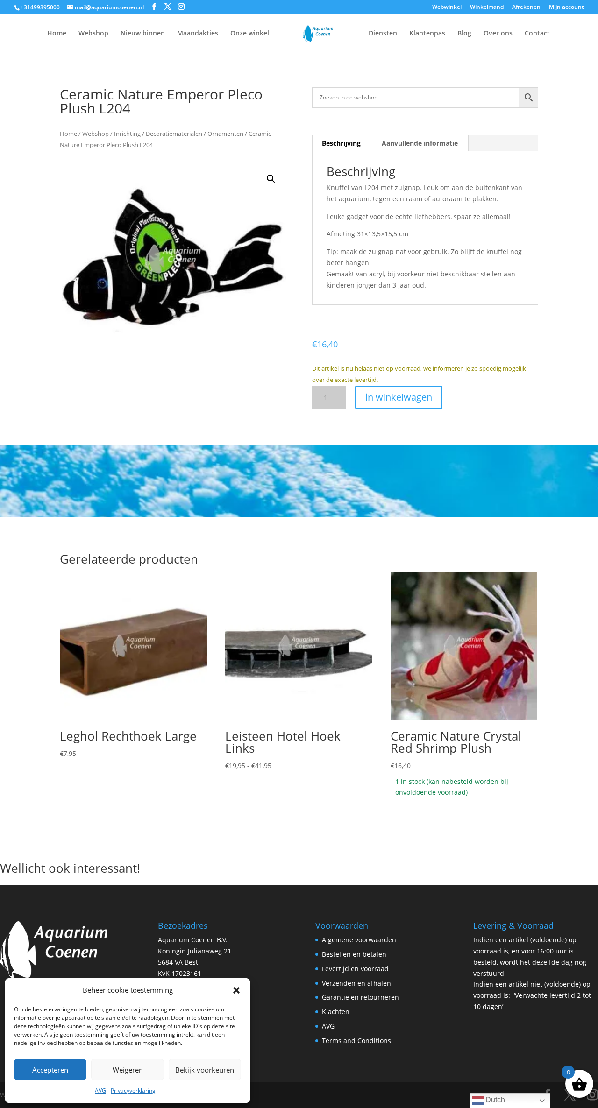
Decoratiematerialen (174, 133)
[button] (236, 990)
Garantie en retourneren (360, 997)
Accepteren (50, 1069)
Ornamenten (225, 133)
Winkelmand (487, 7)
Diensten (383, 33)
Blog (464, 33)
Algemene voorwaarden (359, 939)
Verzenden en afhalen (356, 983)
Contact (537, 33)
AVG (100, 1090)
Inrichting (127, 133)
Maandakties (197, 33)
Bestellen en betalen (354, 954)
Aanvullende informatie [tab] (420, 143)
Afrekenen (526, 7)
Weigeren (128, 1069)
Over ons (498, 33)
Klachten (335, 1011)
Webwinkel (447, 7)
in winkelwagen (398, 397)
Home (56, 33)
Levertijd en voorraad (355, 968)
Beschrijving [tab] (341, 143)
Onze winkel (249, 33)
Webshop (93, 33)
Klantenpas (427, 33)
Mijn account (566, 7)
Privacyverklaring (133, 1090)
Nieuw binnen (143, 33)
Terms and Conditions (356, 1040)
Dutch (494, 1100)
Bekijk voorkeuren (204, 1069)
